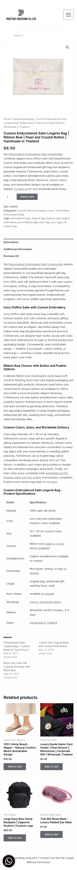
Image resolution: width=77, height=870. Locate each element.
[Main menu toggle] (68, 15)
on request (47, 593)
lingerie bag (38, 218)
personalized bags (28, 222)
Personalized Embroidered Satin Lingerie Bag (36, 154)
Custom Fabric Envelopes (31, 210)
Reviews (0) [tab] (11, 256)
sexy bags (56, 222)
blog (54, 481)
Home (7, 118)
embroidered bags (20, 218)
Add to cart (27, 196)
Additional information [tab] (18, 249)
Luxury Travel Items (58, 210)
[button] (67, 47)
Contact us (21, 189)
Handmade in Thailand (43, 622)
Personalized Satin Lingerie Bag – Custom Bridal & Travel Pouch (17, 646)
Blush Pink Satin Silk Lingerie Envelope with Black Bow (17, 666)
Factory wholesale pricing (45, 602)
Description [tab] (11, 242)
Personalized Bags (23, 118)
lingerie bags (53, 218)
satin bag (44, 222)
